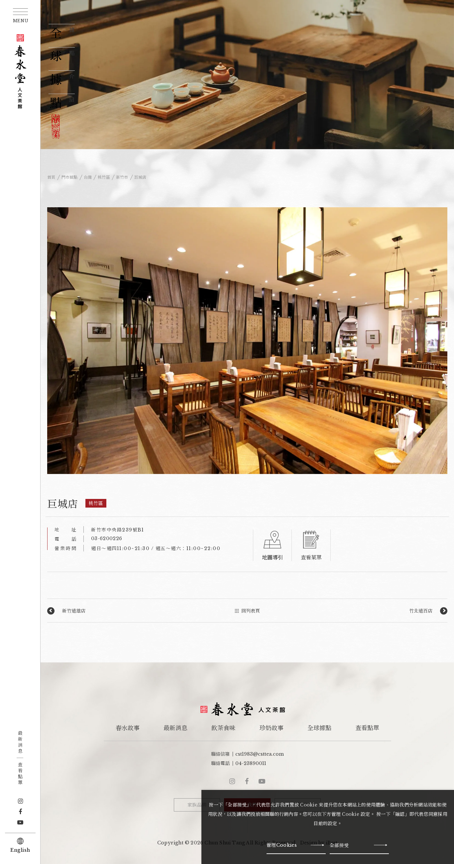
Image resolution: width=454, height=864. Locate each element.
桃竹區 (104, 177)
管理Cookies (282, 845)
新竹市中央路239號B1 (117, 530)
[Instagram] (20, 801)
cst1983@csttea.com (259, 754)
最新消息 (20, 742)
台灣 (88, 177)
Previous (58, 342)
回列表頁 (250, 611)
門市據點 (69, 177)
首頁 (51, 177)
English (20, 850)
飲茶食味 (223, 728)
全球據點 (319, 728)
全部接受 (339, 845)
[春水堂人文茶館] (20, 71)
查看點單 (20, 774)
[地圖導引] (272, 545)
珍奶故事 (271, 728)
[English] (20, 841)
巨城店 (140, 177)
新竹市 (122, 177)
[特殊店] (311, 545)
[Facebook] (20, 812)
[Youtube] (20, 822)
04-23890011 (250, 763)
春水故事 (128, 728)
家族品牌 (196, 805)
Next (436, 342)
